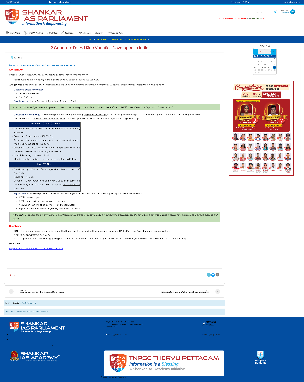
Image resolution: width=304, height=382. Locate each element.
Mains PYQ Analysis (35, 33)
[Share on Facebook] (209, 275)
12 (265, 64)
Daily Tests (54, 33)
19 (265, 67)
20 (268, 67)
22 (274, 67)
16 (255, 67)
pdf (13, 275)
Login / (290, 2)
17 (258, 67)
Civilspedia (85, 33)
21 (271, 67)
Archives (100, 33)
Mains (238, 18)
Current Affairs (14, 33)
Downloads (69, 33)
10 (258, 64)
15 (274, 64)
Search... (258, 12)
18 (262, 67)
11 (262, 64)
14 (271, 64)
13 (268, 64)
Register (296, 2)
